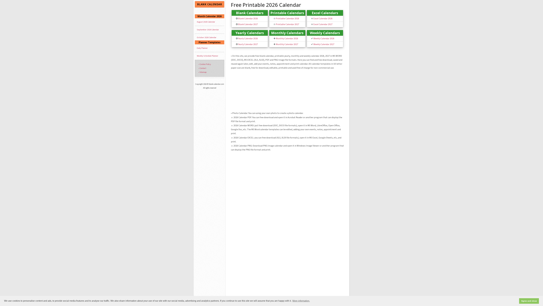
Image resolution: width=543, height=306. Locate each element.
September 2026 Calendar (208, 29)
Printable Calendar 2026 (287, 18)
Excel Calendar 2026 (322, 18)
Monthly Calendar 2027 (287, 44)
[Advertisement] (287, 91)
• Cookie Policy (204, 64)
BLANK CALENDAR (209, 4)
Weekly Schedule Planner (207, 55)
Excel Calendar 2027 (322, 24)
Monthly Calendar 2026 (287, 38)
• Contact (202, 68)
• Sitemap (202, 72)
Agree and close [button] (529, 301)
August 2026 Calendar (206, 21)
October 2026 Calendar (206, 37)
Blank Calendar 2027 (248, 24)
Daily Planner (202, 48)
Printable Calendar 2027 (287, 24)
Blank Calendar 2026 (248, 18)
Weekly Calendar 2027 (323, 44)
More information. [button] (301, 301)
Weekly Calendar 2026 (323, 38)
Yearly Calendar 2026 (248, 38)
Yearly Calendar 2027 (248, 44)
